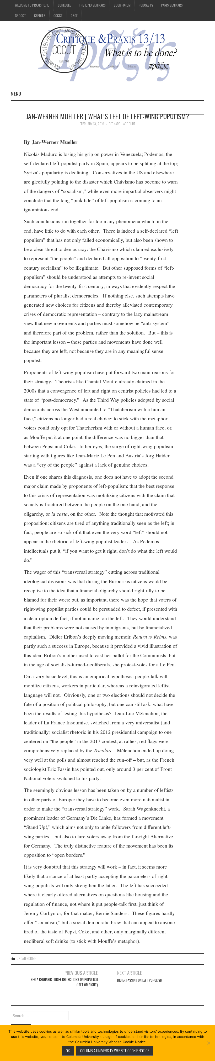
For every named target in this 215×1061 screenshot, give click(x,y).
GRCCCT (20, 15)
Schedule (64, 5)
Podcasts (146, 5)
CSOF (74, 15)
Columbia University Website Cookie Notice (114, 1050)
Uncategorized (27, 958)
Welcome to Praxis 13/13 (32, 5)
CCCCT (58, 15)
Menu (16, 93)
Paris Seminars (172, 5)
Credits (39, 15)
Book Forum (122, 5)
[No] (208, 1043)
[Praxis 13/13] (107, 53)
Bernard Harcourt (122, 123)
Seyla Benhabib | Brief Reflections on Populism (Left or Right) (64, 982)
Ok (68, 1050)
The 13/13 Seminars (92, 5)
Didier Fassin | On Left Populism (139, 980)
